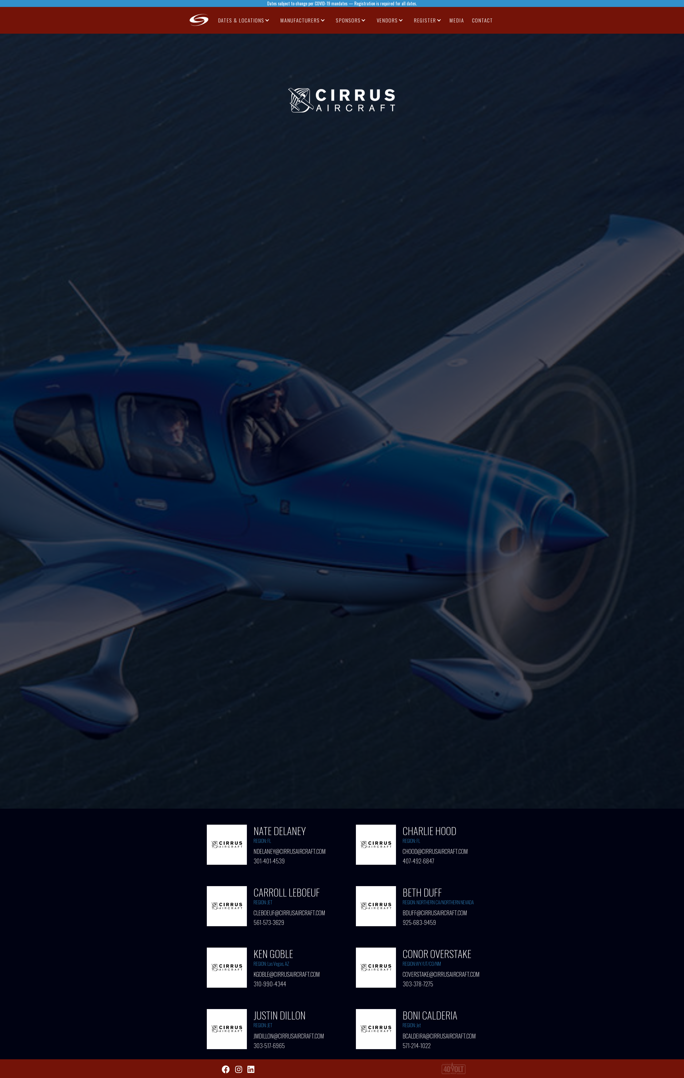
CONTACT (482, 20)
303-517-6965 (269, 1044)
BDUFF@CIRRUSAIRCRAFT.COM (435, 912)
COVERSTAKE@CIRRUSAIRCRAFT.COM (441, 974)
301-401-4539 (269, 859)
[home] (199, 20)
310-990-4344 (270, 982)
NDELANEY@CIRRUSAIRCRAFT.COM (290, 851)
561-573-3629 (269, 921)
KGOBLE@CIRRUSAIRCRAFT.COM (287, 974)
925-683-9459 (419, 921)
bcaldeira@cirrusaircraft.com (439, 1035)
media (456, 20)
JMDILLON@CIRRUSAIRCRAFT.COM (289, 1035)
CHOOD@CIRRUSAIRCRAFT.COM (435, 851)
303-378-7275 (418, 982)
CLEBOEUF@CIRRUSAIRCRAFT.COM (289, 912)
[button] (244, 20)
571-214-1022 (417, 1044)
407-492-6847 (418, 859)
